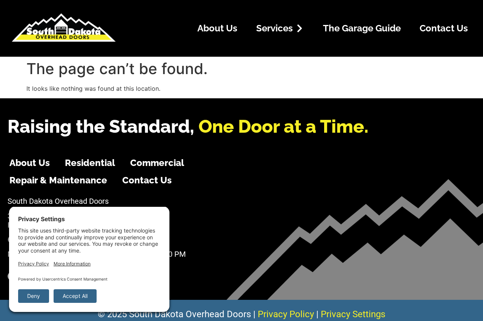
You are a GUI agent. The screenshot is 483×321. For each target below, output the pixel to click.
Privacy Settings (353, 314)
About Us (217, 28)
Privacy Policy (286, 314)
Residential (90, 162)
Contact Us (444, 28)
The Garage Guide (362, 28)
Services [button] (274, 28)
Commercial (157, 162)
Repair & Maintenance (58, 180)
